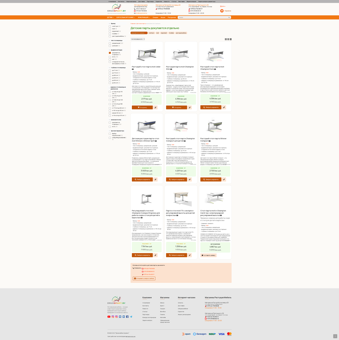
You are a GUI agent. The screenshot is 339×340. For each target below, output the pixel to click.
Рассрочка (172, 17)
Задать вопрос (147, 320)
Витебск (163, 311)
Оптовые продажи (141, 5)
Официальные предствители (165, 321)
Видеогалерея (191, 1)
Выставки (181, 1)
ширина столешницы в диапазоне (118, 88)
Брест (162, 306)
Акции (163, 17)
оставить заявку (209, 255)
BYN (223, 6)
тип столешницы (116, 40)
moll (157, 33)
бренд (113, 23)
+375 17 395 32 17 (140, 9)
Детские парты (141, 23)
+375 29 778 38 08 (141, 11)
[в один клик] (155, 107)
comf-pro (151, 33)
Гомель (162, 314)
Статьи (174, 1)
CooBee (171, 33)
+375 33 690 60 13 (195, 11)
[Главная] (117, 11)
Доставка (141, 1)
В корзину (143, 107)
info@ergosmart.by (141, 13)
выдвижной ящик (116, 50)
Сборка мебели (183, 309)
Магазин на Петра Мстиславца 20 (168, 5)
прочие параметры (117, 131)
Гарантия (159, 1)
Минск (162, 303)
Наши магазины (131, 1)
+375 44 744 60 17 (196, 9)
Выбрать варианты (212, 107)
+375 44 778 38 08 (163, 9)
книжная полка (116, 120)
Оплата (180, 303)
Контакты (121, 1)
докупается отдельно (138, 33)
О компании (112, 1)
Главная (133, 23)
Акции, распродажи (184, 314)
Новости (166, 1)
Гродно (162, 309)
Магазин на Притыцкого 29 (200, 5)
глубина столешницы (118, 68)
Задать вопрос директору (206, 1)
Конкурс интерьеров (149, 317)
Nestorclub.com (131, 336)
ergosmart (164, 33)
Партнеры (150, 1)
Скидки (155, 17)
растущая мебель (181, 33)
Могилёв (163, 317)
